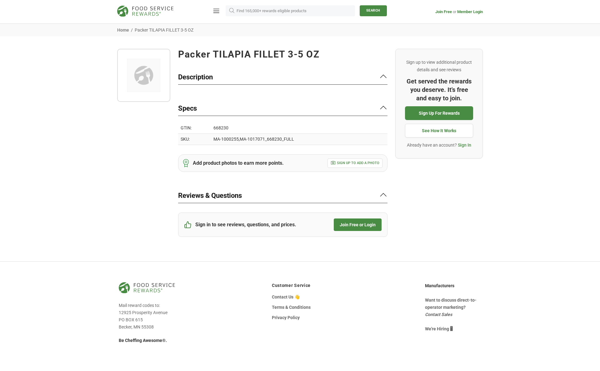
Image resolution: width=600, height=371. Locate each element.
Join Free (443, 11)
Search (373, 10)
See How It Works (439, 130)
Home (123, 30)
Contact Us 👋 (286, 296)
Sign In (464, 145)
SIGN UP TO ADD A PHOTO (358, 163)
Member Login (470, 11)
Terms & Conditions (291, 307)
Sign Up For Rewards (439, 113)
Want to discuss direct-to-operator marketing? (451, 307)
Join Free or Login (358, 224)
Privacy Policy (286, 317)
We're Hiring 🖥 (439, 328)
